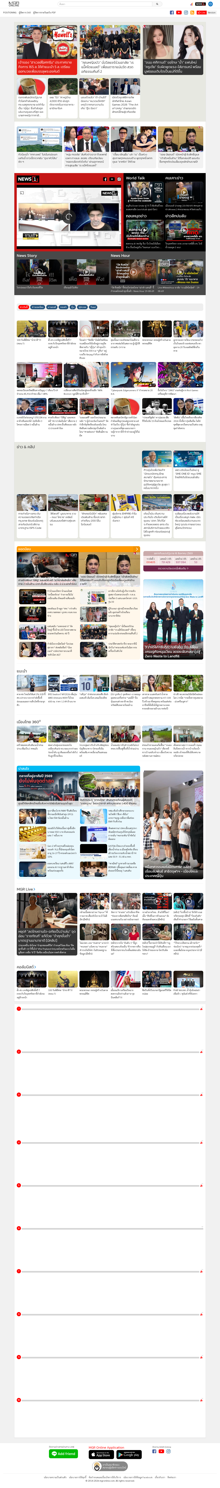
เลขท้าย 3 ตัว (180, 594)
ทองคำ (63, 307)
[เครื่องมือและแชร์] (216, 4)
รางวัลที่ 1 (151, 594)
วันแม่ (93, 307)
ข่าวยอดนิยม (37, 307)
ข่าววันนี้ (24, 307)
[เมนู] (4, 3)
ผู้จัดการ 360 (25, 12)
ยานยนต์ (52, 307)
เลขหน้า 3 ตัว (165, 594)
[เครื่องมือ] (202, 1002)
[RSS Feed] (192, 12)
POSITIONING (9, 12)
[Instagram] (186, 12)
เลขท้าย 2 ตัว (195, 594)
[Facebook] (172, 12)
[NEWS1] (200, 4)
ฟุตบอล (82, 307)
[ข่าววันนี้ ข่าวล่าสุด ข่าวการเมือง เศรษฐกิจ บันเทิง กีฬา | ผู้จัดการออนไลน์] (14, 4)
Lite (203, 12)
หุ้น (72, 307)
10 (19, 1366)
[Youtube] (179, 12)
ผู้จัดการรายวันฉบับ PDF (44, 12)
